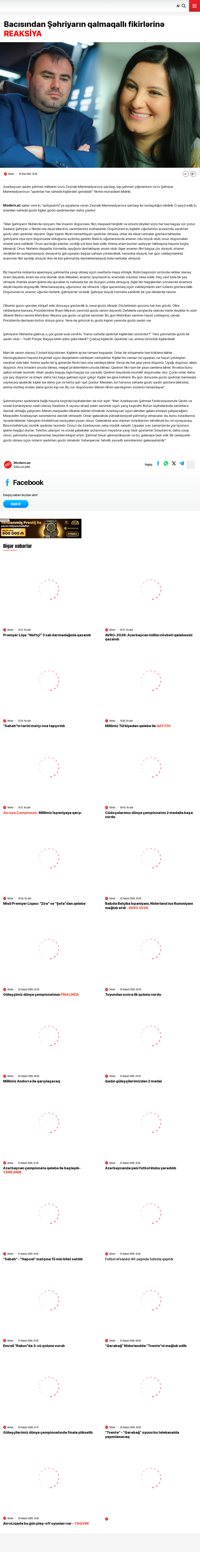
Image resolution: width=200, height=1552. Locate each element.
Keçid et (16, 504)
